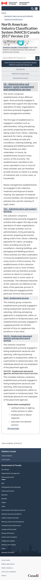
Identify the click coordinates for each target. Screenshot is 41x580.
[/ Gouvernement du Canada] (15, 3)
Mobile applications (8, 564)
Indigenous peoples (8, 541)
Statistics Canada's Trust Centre (15, 47)
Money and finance (7, 533)
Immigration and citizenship (10, 487)
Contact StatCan (6, 456)
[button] (21, 8)
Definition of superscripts (20, 74)
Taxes (3, 506)
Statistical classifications (13, 19)
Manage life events (7, 552)
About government (7, 477)
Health (3, 502)
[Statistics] (21, 43)
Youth (3, 548)
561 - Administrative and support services (20, 210)
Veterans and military (8, 545)
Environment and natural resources (13, 510)
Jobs (2, 483)
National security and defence (11, 514)
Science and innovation (9, 537)
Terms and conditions (8, 572)
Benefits (4, 499)
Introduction (20, 69)
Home (3, 13)
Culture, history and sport (10, 518)
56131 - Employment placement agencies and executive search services (18, 338)
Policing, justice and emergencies (12, 522)
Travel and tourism (7, 491)
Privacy (3, 575)
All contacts (5, 469)
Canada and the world (8, 529)
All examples (13, 428)
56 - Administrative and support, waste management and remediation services (19, 87)
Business (4, 495)
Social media (5, 560)
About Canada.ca (7, 568)
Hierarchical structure (20, 78)
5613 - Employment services (16, 298)
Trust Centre (5, 459)
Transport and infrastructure (11, 525)
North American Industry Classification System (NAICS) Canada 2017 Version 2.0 (20, 64)
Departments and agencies (10, 473)
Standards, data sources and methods (18, 16)
